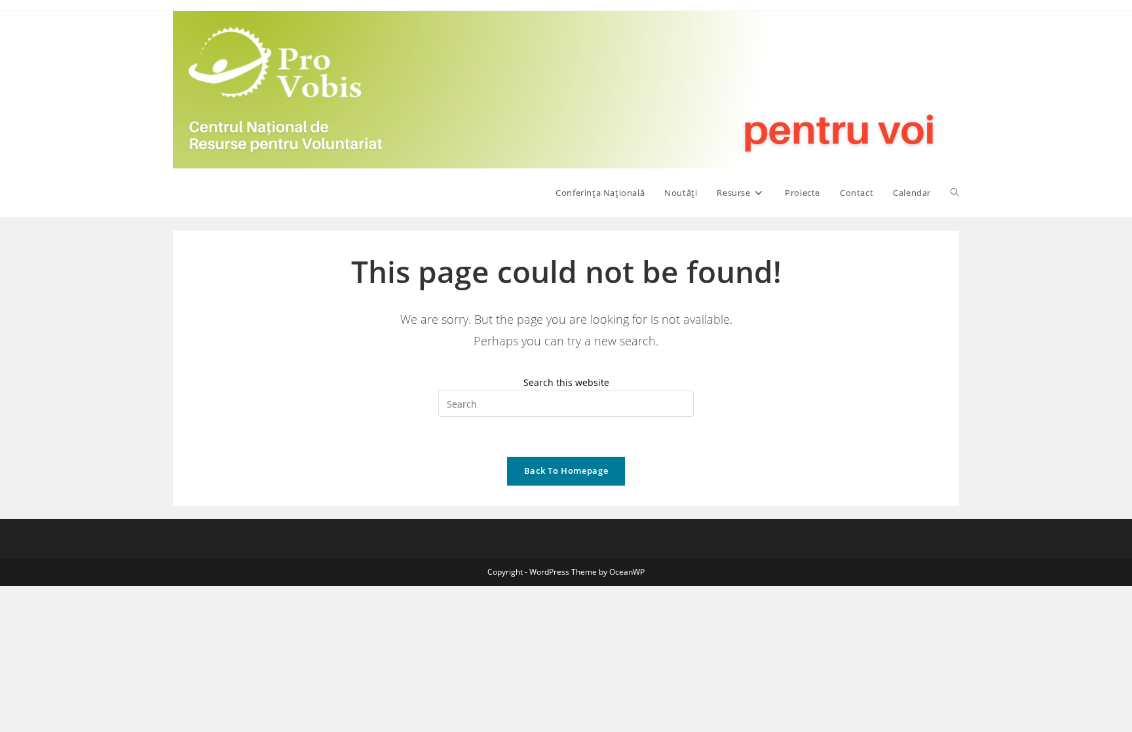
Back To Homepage (566, 470)
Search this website (566, 382)
